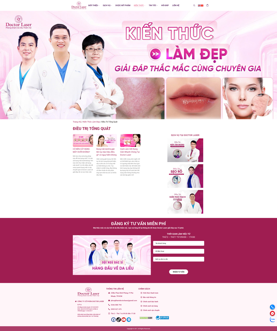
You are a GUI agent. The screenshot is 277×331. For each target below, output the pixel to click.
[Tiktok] (118, 319)
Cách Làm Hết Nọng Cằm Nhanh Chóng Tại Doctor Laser (130, 152)
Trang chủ (77, 122)
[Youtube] (123, 319)
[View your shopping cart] (207, 5)
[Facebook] (113, 319)
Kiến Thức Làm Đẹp (91, 122)
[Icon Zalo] (128, 319)
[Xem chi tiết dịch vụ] (185, 150)
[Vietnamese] (202, 5)
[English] (199, 5)
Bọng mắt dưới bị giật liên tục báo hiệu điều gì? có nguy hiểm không (106, 152)
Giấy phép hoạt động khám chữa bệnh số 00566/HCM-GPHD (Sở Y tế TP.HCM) (88, 315)
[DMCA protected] (145, 317)
